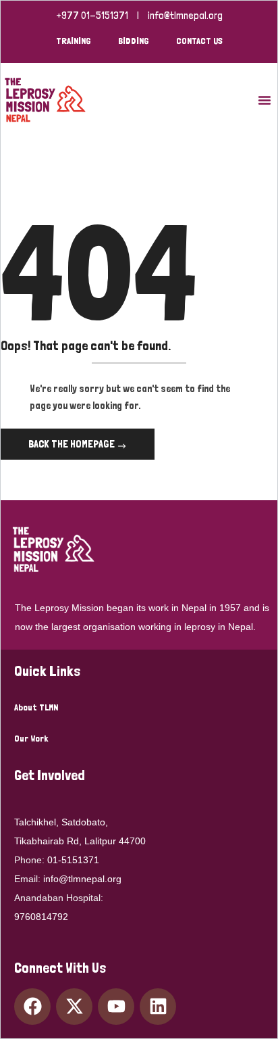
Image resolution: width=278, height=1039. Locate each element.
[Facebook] (32, 1006)
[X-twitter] (74, 1006)
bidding (133, 40)
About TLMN (36, 707)
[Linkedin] (158, 1006)
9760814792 (41, 916)
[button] (264, 100)
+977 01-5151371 (92, 15)
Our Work (31, 738)
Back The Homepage (72, 443)
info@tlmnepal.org (185, 15)
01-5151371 (73, 859)
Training (73, 40)
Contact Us (199, 40)
